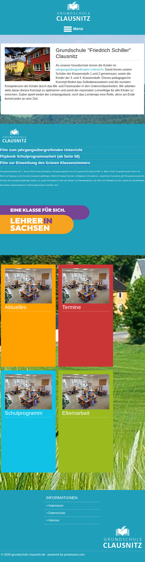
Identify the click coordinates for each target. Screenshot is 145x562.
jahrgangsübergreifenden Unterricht (79, 69)
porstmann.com (74, 554)
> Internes (52, 520)
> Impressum (54, 505)
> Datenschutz (55, 513)
